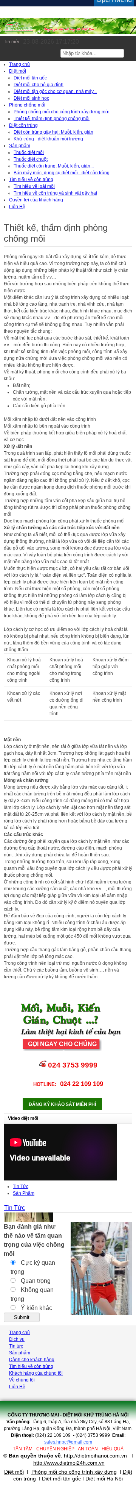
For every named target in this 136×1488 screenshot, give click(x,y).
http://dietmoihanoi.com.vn (95, 1456)
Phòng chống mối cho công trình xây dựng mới (62, 111)
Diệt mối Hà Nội (104, 1479)
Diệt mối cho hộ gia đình (38, 84)
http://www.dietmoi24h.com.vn (69, 1463)
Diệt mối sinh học (31, 98)
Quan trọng (35, 1281)
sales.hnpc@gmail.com (68, 1442)
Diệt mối (14, 1472)
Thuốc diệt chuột (31, 159)
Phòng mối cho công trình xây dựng (74, 1472)
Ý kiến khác (35, 1308)
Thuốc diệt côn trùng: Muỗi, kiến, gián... (54, 166)
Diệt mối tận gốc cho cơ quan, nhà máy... (55, 91)
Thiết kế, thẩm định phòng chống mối (52, 118)
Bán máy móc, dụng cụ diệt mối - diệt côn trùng (62, 172)
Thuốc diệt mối (29, 152)
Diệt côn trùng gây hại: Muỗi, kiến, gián (53, 132)
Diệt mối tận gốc (30, 78)
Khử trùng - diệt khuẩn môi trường (48, 139)
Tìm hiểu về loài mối (34, 186)
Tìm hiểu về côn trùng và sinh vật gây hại (55, 193)
